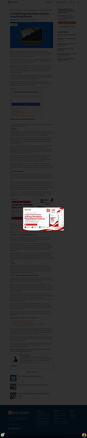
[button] (62, 209)
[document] (43, 219)
